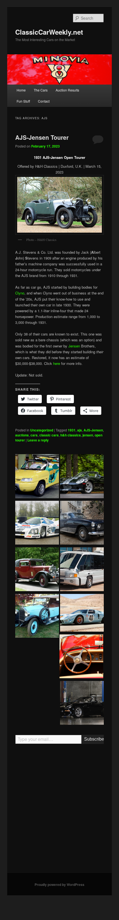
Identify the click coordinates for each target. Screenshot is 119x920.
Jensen (74, 346)
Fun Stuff (23, 101)
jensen (87, 435)
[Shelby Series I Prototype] (82, 703)
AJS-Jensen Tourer (42, 137)
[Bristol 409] (82, 523)
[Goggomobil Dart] (81, 657)
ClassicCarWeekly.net (49, 32)
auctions (22, 435)
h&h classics (70, 435)
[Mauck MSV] (82, 570)
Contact (44, 101)
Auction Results (67, 90)
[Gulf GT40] (82, 613)
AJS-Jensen (93, 430)
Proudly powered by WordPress (59, 884)
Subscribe (94, 739)
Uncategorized (41, 430)
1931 (72, 430)
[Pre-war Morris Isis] (37, 570)
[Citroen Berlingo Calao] (37, 477)
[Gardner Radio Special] (37, 616)
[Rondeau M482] (37, 523)
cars (34, 435)
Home (21, 90)
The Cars (41, 90)
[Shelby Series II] (82, 477)
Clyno (19, 293)
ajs (79, 430)
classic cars (49, 435)
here (56, 363)
